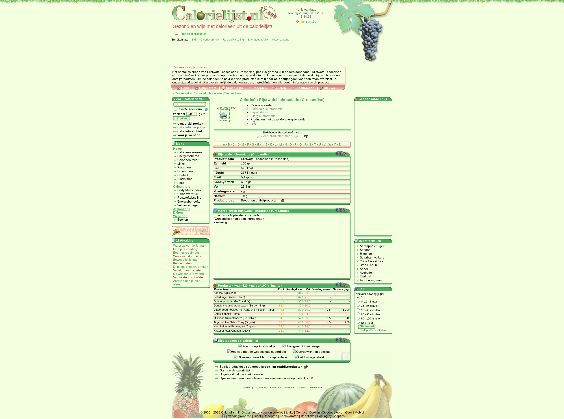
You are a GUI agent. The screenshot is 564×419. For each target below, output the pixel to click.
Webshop (180, 216)
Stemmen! (367, 326)
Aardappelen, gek (372, 246)
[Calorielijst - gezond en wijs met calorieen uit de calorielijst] (224, 22)
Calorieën (189, 131)
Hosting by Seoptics (331, 416)
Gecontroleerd (333, 412)
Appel (364, 269)
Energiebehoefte (258, 39)
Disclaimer (184, 179)
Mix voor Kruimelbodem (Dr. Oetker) (235, 318)
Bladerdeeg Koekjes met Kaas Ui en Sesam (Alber (244, 309)
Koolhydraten (289, 416)
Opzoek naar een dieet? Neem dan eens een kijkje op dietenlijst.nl (266, 378)
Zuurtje (303, 136)
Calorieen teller (188, 160)
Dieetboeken (304, 88)
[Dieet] (191, 237)
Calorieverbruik (209, 39)
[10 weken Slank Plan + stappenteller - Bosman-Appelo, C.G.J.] (264, 357)
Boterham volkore (372, 257)
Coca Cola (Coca (372, 261)
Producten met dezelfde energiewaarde (278, 119)
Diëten (281, 88)
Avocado (366, 272)
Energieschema (188, 156)
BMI (194, 39)
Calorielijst (182, 93)
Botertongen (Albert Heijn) (229, 297)
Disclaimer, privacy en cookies (262, 412)
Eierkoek (366, 276)
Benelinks (307, 416)
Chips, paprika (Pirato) (227, 314)
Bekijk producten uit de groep (261, 366)
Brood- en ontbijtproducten (260, 200)
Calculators (207, 88)
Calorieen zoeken (189, 152)
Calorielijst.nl (230, 412)
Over (348, 412)
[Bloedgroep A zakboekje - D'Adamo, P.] (260, 346)
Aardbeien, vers (371, 280)
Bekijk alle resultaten (373, 330)
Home (185, 88)
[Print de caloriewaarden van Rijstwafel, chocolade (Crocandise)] (253, 123)
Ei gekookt (367, 253)
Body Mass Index (189, 190)
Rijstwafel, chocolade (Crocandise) (217, 93)
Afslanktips (234, 88)
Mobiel (359, 412)
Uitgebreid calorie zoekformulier (242, 374)
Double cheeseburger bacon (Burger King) (239, 305)
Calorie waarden (261, 105)
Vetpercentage (280, 39)
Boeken (182, 219)
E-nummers (185, 171)
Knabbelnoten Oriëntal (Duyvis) (232, 330)
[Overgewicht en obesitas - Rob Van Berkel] (315, 351)
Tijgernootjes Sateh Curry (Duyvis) (234, 322)
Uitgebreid (190, 123)
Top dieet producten (194, 33)
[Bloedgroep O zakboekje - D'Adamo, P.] (304, 346)
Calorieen (245, 387)
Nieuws (329, 88)
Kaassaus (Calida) (225, 293)
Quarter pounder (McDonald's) (232, 301)
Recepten (259, 88)
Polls (180, 183)
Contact (182, 175)
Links (181, 163)
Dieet (257, 416)
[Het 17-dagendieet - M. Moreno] (313, 357)
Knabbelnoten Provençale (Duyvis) (235, 326)
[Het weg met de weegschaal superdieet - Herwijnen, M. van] (260, 351)
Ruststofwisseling (233, 39)
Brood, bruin (368, 265)
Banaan (365, 249)
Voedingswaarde (239, 416)
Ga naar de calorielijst (235, 370)
